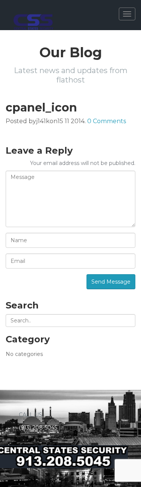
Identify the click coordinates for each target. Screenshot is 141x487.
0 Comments (106, 121)
